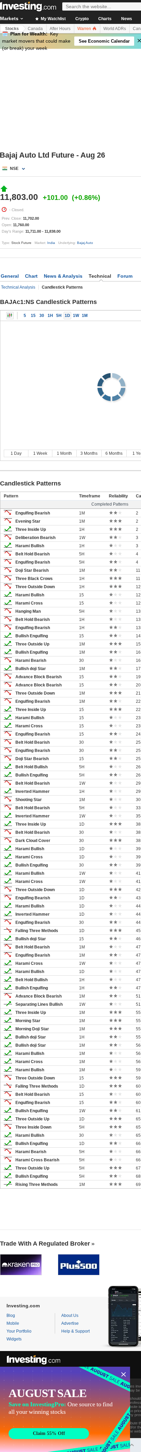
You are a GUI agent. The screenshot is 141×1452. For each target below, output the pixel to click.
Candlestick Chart (10, 315)
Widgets (14, 1339)
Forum (124, 276)
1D (67, 315)
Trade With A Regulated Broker (45, 1243)
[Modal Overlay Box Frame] (65, 1409)
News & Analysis (63, 276)
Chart (31, 276)
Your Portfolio (19, 1331)
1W (76, 315)
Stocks (12, 28)
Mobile (13, 1323)
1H (50, 315)
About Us (69, 1315)
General (10, 276)
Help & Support (75, 1331)
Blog (11, 1315)
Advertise (70, 1323)
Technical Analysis (18, 287)
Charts (105, 18)
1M (85, 315)
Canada (35, 28)
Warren (84, 28)
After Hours (60, 28)
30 (41, 315)
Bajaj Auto (85, 243)
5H (59, 315)
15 (33, 315)
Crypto (82, 18)
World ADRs (114, 28)
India (51, 243)
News (126, 18)
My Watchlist (53, 18)
